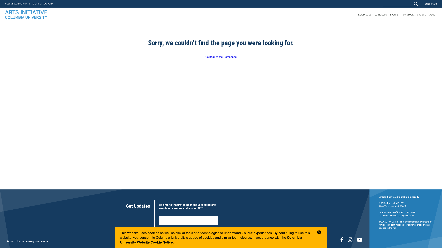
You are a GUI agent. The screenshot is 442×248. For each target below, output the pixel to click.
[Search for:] (400, 3)
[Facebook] (342, 240)
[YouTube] (360, 240)
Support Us (431, 3)
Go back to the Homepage (221, 57)
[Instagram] (350, 240)
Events (394, 14)
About (433, 14)
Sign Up (188, 220)
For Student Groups (414, 14)
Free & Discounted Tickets (371, 14)
